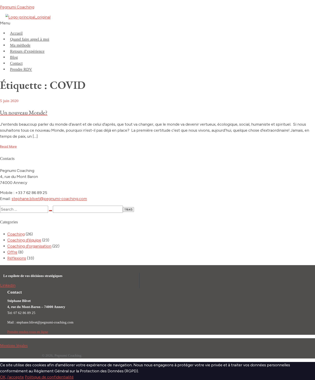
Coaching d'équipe (24, 240)
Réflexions (16, 258)
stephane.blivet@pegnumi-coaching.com (49, 198)
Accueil (16, 33)
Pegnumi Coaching (17, 7)
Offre (12, 252)
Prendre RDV (21, 69)
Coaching (16, 234)
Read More (8, 146)
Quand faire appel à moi (29, 39)
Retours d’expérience (27, 51)
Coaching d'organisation (29, 246)
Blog (14, 57)
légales (21, 345)
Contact (16, 63)
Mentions (7, 345)
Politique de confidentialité (49, 377)
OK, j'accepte (12, 377)
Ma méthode (20, 45)
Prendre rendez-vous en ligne (27, 332)
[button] (157, 23)
